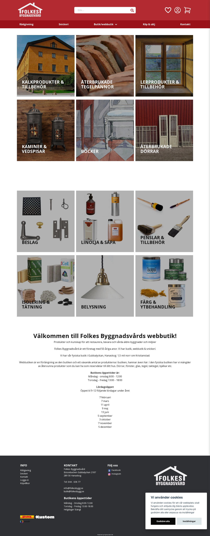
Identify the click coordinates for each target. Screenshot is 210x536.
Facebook (116, 470)
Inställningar (189, 521)
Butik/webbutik (103, 24)
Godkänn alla (163, 521)
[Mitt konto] (177, 10)
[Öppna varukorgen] (187, 10)
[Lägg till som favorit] (168, 10)
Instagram (116, 473)
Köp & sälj (149, 24)
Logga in (24, 480)
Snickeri (64, 24)
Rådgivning (27, 24)
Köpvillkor (25, 483)
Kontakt (185, 24)
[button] (132, 10)
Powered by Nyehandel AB (105, 534)
